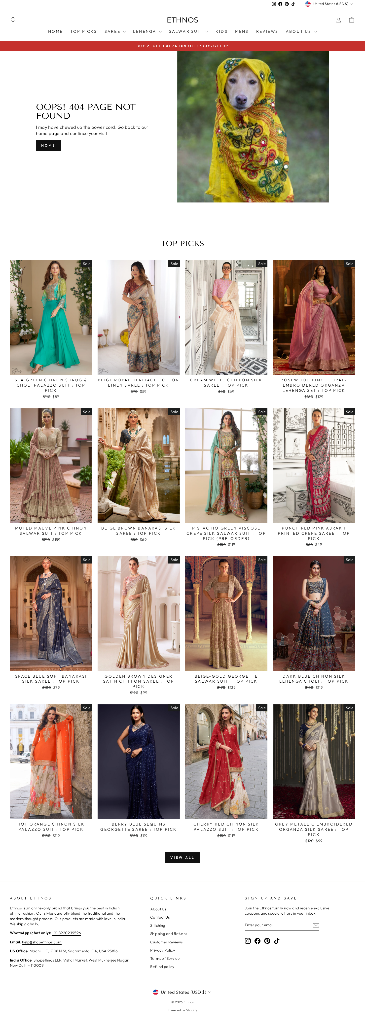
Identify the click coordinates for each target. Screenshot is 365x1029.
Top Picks (83, 31)
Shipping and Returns (168, 933)
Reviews (267, 31)
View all (182, 857)
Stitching (157, 925)
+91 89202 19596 (66, 932)
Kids (222, 31)
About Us (299, 31)
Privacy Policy (162, 950)
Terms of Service (165, 958)
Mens (242, 31)
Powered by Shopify (182, 1010)
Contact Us (160, 917)
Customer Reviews (166, 942)
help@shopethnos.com (42, 942)
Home (55, 31)
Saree (113, 31)
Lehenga (145, 31)
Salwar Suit (186, 31)
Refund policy (162, 966)
